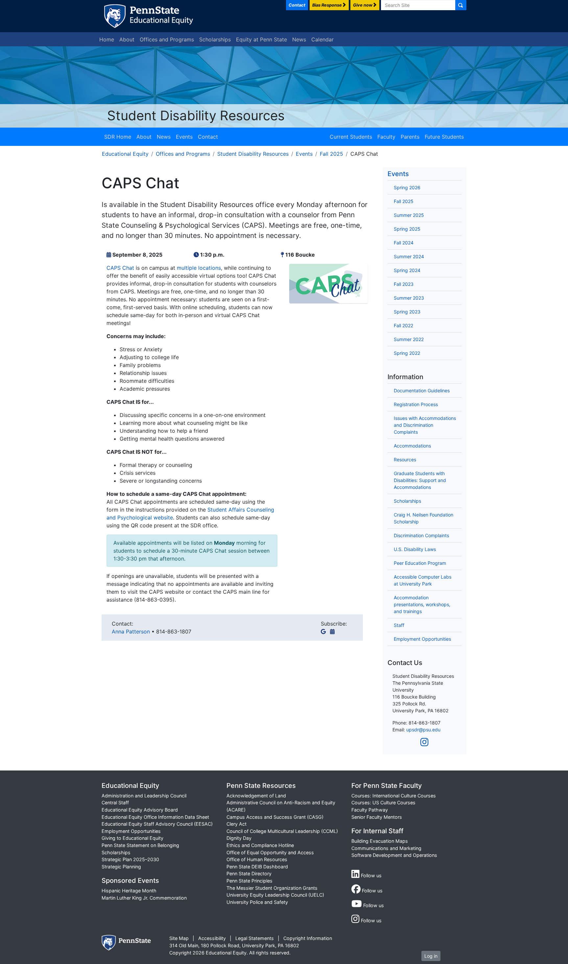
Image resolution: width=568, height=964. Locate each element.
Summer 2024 (409, 256)
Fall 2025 (331, 153)
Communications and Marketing (386, 848)
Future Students (444, 136)
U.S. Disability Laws (415, 549)
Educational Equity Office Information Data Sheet (155, 817)
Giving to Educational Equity (132, 838)
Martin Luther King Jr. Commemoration (144, 898)
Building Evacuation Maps (379, 841)
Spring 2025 (407, 229)
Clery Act (236, 824)
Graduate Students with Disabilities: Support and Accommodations (420, 480)
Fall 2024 (404, 242)
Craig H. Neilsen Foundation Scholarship (423, 518)
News (299, 39)
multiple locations (199, 267)
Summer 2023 (409, 298)
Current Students (351, 136)
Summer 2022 (409, 339)
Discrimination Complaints (421, 535)
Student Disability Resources (196, 115)
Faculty (386, 136)
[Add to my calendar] (333, 631)
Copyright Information (307, 938)
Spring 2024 (407, 270)
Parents (410, 136)
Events (184, 136)
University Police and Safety (257, 902)
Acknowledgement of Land (256, 795)
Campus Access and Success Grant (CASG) (274, 817)
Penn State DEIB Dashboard (257, 866)
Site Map (179, 938)
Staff (399, 625)
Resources (405, 459)
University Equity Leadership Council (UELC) (275, 895)
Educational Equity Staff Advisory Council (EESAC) (157, 824)
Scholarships (215, 39)
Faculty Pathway (369, 810)
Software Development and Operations (394, 855)
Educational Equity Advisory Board (140, 810)
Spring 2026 (407, 187)
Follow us (371, 875)
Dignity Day (238, 838)
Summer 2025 (409, 215)
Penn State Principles (249, 881)
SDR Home (117, 136)
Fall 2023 (404, 284)
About (126, 39)
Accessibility (212, 938)
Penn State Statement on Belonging (140, 845)
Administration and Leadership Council (144, 795)
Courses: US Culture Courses (383, 802)
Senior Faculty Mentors (376, 817)
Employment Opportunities (422, 639)
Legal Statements (254, 938)
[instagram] (424, 742)
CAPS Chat (120, 267)
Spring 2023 (407, 311)
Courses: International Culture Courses (393, 795)
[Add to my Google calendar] (324, 631)
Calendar (322, 39)
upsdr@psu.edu (423, 729)
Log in (431, 956)
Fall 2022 (403, 325)
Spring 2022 (407, 353)
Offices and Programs (167, 39)
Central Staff (115, 802)
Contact (208, 136)
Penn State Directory (249, 873)
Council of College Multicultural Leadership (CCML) (282, 831)
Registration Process (416, 404)
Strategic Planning (121, 866)
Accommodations (412, 445)
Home (106, 39)
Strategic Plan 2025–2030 (130, 859)
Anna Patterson (132, 631)
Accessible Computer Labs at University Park (422, 580)
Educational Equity (125, 153)
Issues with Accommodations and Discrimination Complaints (425, 425)
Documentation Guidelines (422, 390)
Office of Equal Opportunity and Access (270, 852)
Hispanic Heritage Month (129, 890)
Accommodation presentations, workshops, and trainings (422, 604)
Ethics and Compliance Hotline (260, 845)
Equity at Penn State (261, 39)
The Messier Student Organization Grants (272, 888)
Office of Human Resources (256, 859)
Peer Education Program (420, 563)
